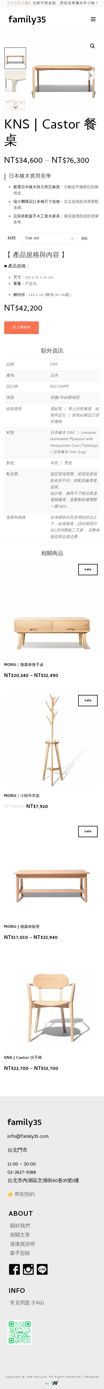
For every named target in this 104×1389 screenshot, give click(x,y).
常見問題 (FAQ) (27, 1303)
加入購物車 (21, 327)
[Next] (15, 107)
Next (90, 75)
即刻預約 (25, 1195)
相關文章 (20, 1236)
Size (11, 238)
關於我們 (20, 1226)
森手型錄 (20, 1254)
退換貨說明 (22, 1245)
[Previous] (15, 42)
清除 (84, 238)
